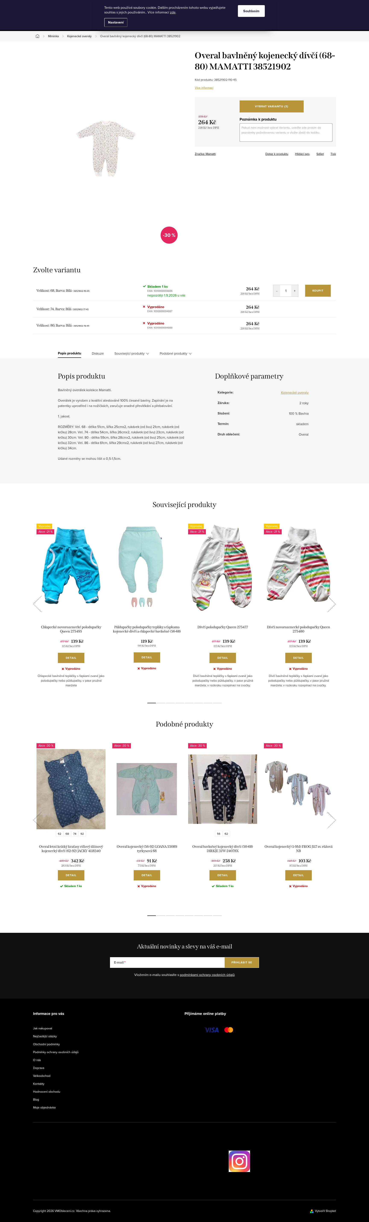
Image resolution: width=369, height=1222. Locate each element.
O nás (37, 1060)
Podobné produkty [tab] (173, 353)
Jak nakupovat (42, 1028)
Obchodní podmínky (46, 1044)
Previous (37, 604)
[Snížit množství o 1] (276, 290)
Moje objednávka (44, 1107)
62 (59, 834)
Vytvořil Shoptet (325, 1211)
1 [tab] (151, 915)
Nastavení (116, 22)
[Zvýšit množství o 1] (294, 290)
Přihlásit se (241, 962)
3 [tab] (170, 915)
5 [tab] (189, 915)
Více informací (204, 87)
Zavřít (218, 152)
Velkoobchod (41, 1076)
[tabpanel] (71, 608)
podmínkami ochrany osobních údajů (207, 974)
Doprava (38, 1068)
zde (173, 12)
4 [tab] (180, 915)
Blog (36, 1099)
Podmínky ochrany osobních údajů (56, 1052)
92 (82, 834)
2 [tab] (161, 915)
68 (67, 834)
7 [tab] (208, 915)
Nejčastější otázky (45, 1036)
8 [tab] (217, 915)
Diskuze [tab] (98, 353)
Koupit (318, 291)
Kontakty (38, 1084)
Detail (71, 658)
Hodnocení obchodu (46, 1091)
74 (74, 834)
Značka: (205, 154)
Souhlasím (251, 11)
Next (331, 604)
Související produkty (129, 353)
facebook (217, 1161)
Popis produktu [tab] (69, 353)
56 (218, 834)
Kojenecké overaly (295, 392)
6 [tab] (198, 915)
